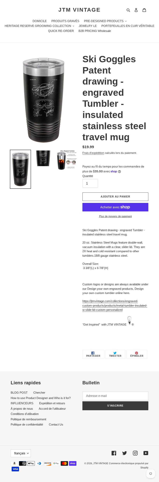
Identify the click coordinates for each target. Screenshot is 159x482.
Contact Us (56, 424)
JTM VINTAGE (79, 10)
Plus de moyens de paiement (115, 216)
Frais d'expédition (93, 152)
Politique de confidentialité (27, 424)
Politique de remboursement (28, 419)
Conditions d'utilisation (25, 413)
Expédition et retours (52, 403)
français (19, 453)
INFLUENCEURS (22, 403)
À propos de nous (22, 408)
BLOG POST (19, 392)
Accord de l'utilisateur (52, 408)
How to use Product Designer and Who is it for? (41, 398)
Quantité (87, 176)
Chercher (39, 392)
